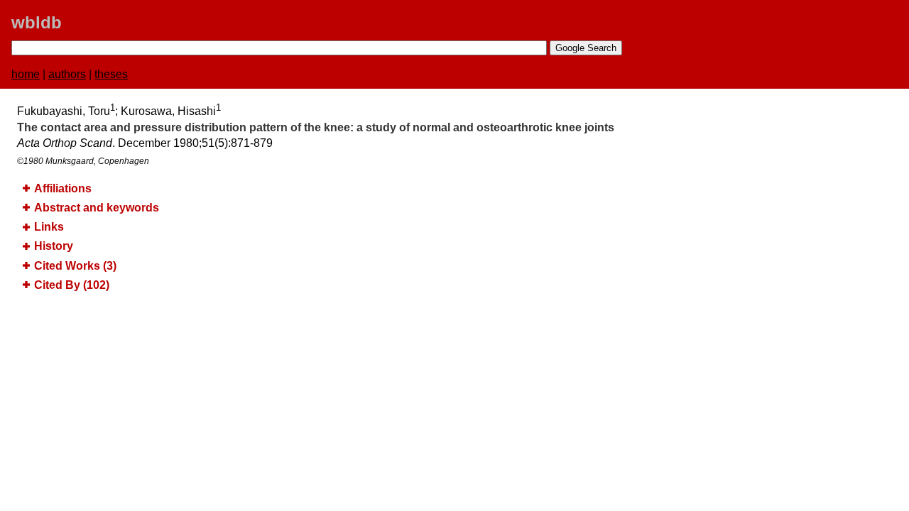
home (25, 74)
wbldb (36, 22)
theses (111, 74)
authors (67, 74)
